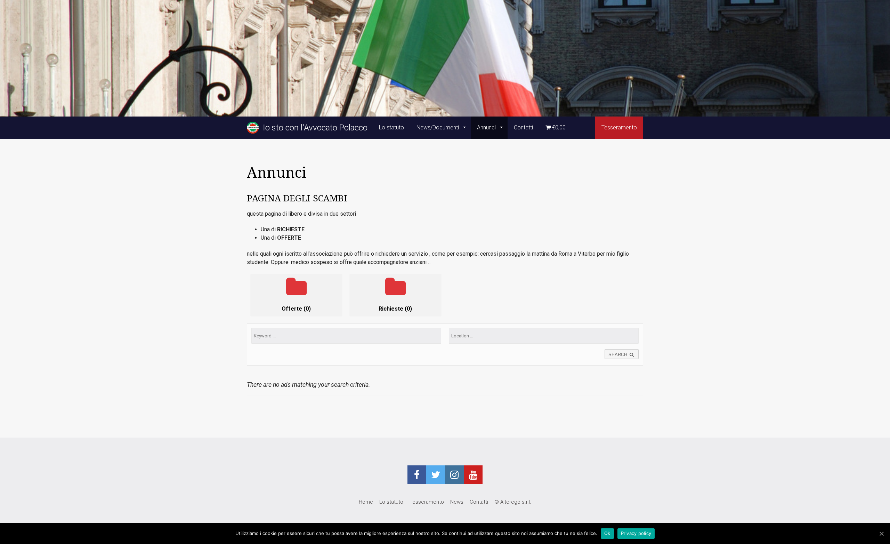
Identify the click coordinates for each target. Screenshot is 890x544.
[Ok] (881, 533)
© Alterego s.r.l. (512, 502)
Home (366, 502)
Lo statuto (391, 127)
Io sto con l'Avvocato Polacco (313, 128)
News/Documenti (438, 127)
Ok (607, 533)
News (456, 502)
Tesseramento (619, 127)
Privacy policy (636, 533)
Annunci (487, 127)
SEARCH (618, 354)
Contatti (523, 127)
